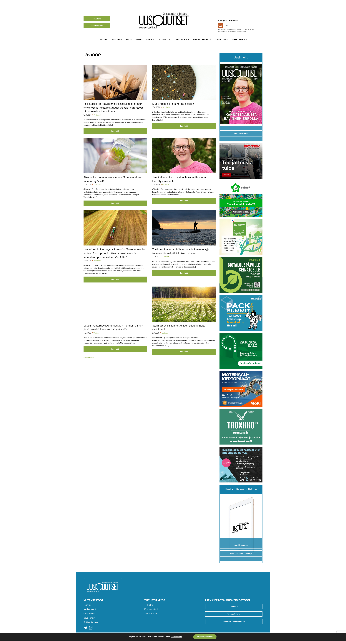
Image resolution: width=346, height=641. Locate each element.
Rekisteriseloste (91, 622)
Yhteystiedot (239, 39)
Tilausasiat (165, 39)
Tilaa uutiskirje (96, 26)
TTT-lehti (148, 605)
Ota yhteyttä (89, 613)
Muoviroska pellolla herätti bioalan (173, 103)
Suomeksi (233, 20)
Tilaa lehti (96, 19)
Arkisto (150, 39)
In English (222, 20)
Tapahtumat (221, 39)
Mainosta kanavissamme (234, 621)
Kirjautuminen (134, 39)
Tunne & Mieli (150, 613)
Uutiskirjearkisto (241, 545)
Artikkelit (116, 39)
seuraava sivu (90, 357)
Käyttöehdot (89, 618)
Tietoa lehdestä (202, 39)
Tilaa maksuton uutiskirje (241, 553)
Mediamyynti (90, 609)
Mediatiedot (182, 39)
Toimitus (87, 605)
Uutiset (103, 39)
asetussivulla (176, 637)
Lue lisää (115, 131)
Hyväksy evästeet (204, 636)
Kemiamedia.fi (151, 609)
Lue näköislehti (241, 133)
